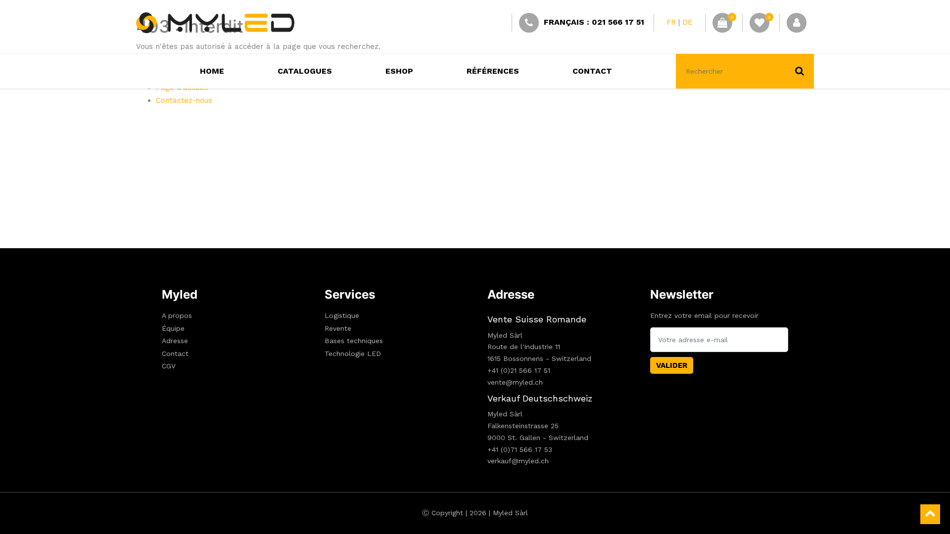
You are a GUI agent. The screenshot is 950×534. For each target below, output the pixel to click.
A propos (177, 315)
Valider (671, 365)
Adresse (175, 341)
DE (687, 22)
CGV (169, 366)
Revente (338, 328)
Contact (175, 353)
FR (671, 22)
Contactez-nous (184, 100)
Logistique (342, 315)
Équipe (173, 328)
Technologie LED (353, 353)
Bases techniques (354, 341)
